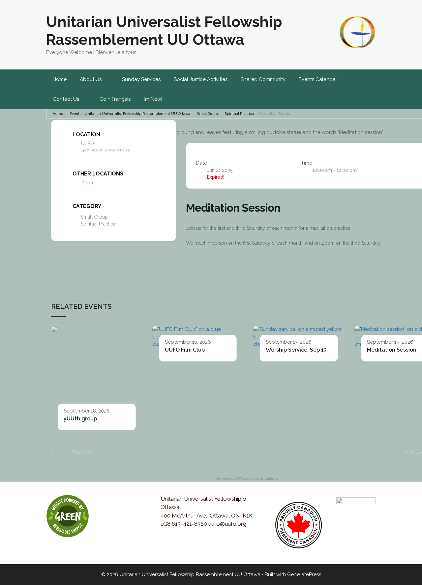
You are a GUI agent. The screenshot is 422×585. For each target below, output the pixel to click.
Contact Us (66, 99)
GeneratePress (304, 574)
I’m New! (153, 99)
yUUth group (80, 418)
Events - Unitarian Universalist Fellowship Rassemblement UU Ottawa (130, 114)
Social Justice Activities (200, 79)
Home (60, 79)
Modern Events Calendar (259, 478)
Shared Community (263, 79)
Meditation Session (391, 350)
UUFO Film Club (185, 350)
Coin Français (115, 99)
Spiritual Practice (239, 114)
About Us (91, 79)
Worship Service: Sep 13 (296, 350)
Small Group (207, 114)
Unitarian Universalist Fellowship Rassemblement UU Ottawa (164, 30)
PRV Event (78, 452)
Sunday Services (141, 79)
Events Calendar (318, 79)
